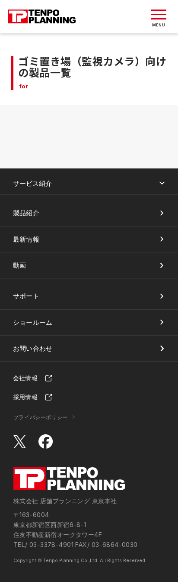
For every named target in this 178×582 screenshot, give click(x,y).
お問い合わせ (33, 348)
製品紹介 (26, 213)
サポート (26, 296)
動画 (19, 265)
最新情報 (26, 239)
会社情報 (25, 378)
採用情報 (25, 397)
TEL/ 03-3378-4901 (43, 544)
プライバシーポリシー (40, 417)
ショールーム (33, 322)
